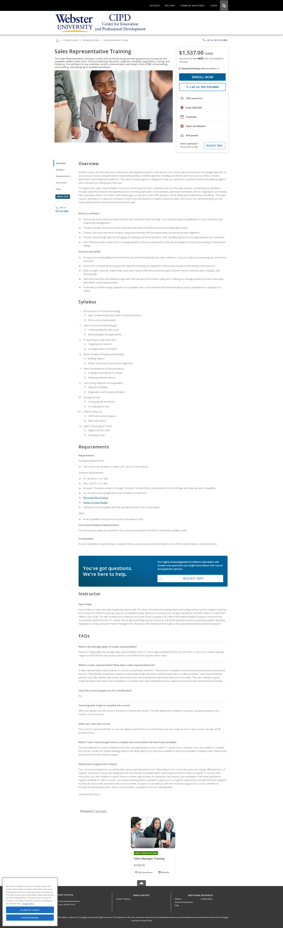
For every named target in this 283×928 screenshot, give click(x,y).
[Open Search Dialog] (224, 5)
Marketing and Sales (91, 40)
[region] (30, 902)
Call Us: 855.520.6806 (215, 40)
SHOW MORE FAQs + (90, 794)
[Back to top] (141, 894)
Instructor (61, 182)
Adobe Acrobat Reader (95, 502)
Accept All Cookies (30, 910)
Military (178, 899)
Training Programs (71, 40)
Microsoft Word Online (95, 497)
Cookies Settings (30, 917)
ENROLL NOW (202, 77)
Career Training (123, 899)
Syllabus (60, 169)
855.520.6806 (61, 211)
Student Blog (206, 899)
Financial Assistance (184, 902)
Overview (60, 163)
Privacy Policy (146, 920)
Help (177, 905)
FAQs (58, 189)
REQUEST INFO (214, 145)
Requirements (63, 176)
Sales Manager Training (149, 858)
